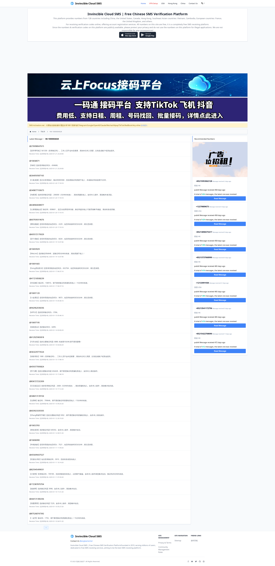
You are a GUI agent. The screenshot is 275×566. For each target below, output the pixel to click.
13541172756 (204, 308)
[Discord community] (192, 561)
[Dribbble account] (204, 561)
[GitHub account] (200, 561)
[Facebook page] (188, 561)
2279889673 (202, 206)
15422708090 (204, 333)
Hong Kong (172, 3)
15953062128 (204, 181)
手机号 (43, 132)
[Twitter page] (196, 561)
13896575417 (204, 232)
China (183, 3)
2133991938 (202, 282)
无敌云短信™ (80, 561)
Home (143, 3)
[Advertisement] (137, 57)
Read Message (220, 198)
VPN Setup (153, 3)
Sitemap (178, 540)
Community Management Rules (163, 549)
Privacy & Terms (164, 543)
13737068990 (204, 257)
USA (163, 3)
